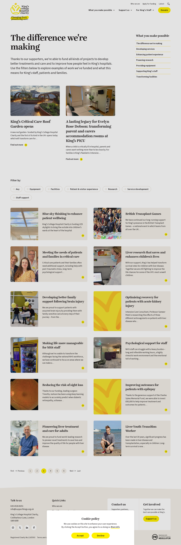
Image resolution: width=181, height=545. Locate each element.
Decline (100, 535)
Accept (80, 535)
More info (115, 527)
